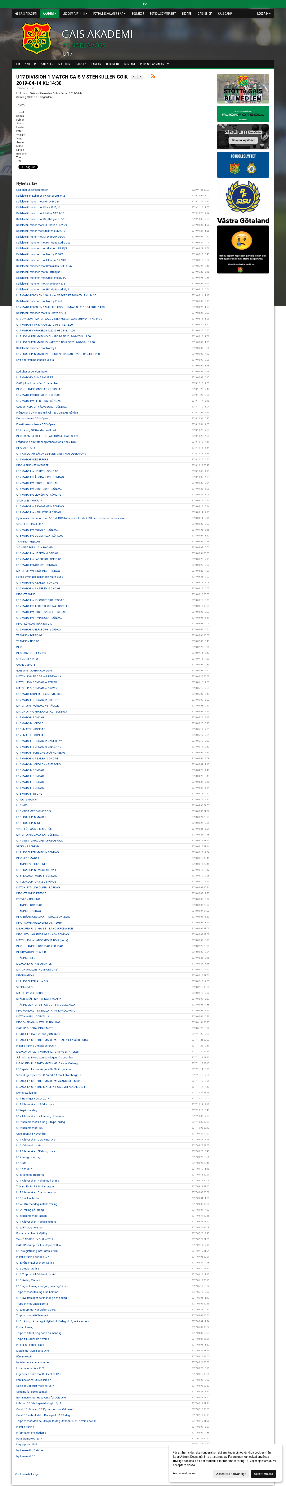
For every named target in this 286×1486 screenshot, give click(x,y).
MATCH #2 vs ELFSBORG (31, 993)
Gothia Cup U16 (25, 664)
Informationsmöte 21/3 (30, 1368)
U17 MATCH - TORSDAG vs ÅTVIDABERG (40, 752)
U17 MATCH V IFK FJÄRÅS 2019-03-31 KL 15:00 (44, 324)
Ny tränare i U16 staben (30, 1450)
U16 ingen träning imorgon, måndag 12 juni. (42, 1286)
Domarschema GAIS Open (32, 418)
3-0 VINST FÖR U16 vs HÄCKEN (35, 547)
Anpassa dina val (184, 1473)
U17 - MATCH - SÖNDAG (30, 735)
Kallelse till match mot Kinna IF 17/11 (38, 207)
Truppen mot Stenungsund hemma (37, 1292)
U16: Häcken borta (27, 1198)
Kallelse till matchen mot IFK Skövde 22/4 (41, 312)
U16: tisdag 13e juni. (28, 1280)
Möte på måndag (26, 1110)
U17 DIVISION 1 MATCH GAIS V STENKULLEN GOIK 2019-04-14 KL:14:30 (59, 318)
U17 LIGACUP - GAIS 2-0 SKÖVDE (36, 881)
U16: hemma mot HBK (29, 1127)
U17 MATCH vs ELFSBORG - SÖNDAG (38, 400)
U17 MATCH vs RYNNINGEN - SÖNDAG (39, 617)
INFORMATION (25, 975)
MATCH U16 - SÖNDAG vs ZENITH (36, 682)
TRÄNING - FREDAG (28, 541)
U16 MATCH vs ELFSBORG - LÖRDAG (38, 629)
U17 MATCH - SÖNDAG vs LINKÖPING (38, 746)
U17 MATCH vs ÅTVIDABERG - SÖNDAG (40, 477)
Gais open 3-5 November (31, 1133)
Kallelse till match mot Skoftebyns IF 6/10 (41, 219)
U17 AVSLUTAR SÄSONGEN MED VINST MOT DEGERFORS (51, 453)
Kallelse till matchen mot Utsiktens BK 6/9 (41, 277)
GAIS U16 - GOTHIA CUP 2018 (34, 670)
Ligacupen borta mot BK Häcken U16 (38, 1374)
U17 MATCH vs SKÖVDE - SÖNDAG (37, 483)
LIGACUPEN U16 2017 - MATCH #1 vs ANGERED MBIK (48, 1081)
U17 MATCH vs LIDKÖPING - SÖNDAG (38, 494)
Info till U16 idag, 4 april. (30, 1344)
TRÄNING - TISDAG (27, 641)
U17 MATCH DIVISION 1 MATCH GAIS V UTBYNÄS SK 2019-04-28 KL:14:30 (60, 307)
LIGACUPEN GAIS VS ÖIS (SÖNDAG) (38, 1034)
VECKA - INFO (24, 987)
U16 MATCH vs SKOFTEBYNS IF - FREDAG (41, 611)
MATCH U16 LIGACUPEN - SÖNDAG (37, 834)
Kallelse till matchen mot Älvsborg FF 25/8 (41, 248)
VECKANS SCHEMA (28, 846)
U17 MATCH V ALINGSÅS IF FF (34, 377)
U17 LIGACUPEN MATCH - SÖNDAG (37, 852)
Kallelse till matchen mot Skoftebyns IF (39, 271)
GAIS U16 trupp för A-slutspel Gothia (38, 1245)
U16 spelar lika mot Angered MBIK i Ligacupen (44, 1069)
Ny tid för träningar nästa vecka (35, 359)
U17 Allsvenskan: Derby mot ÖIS (35, 1139)
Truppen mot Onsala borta (32, 1303)
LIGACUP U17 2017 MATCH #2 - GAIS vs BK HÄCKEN (47, 1051)
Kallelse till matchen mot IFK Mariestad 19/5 (42, 289)
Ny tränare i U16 (25, 1456)
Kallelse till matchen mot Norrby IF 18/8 (39, 254)
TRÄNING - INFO (26, 957)
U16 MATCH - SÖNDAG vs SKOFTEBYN (39, 740)
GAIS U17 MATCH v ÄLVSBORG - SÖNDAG (41, 406)
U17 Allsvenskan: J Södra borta (35, 1104)
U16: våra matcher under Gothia (35, 1262)
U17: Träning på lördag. (30, 1209)
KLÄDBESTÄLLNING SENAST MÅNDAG (39, 998)
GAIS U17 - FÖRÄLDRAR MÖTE (34, 1028)
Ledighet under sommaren (32, 189)
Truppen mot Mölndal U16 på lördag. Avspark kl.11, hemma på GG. (56, 1421)
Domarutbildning (26, 1092)
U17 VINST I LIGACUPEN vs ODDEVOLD (39, 840)
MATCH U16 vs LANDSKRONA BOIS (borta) (42, 940)
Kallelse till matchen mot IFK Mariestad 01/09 (43, 242)
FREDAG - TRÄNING (28, 899)
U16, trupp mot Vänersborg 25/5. (36, 1309)
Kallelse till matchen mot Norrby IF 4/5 (39, 301)
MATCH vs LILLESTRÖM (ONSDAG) (37, 969)
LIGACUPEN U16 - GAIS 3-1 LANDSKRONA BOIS (44, 928)
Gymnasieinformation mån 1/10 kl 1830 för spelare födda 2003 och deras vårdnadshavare (70, 518)
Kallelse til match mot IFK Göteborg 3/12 (40, 195)
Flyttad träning (24, 1327)
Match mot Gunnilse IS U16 (32, 1350)
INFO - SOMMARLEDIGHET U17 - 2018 (39, 922)
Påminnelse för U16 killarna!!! (33, 1380)
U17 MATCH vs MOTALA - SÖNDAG (37, 529)
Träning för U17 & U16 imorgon (35, 1186)
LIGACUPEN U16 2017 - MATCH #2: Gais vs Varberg (47, 1063)
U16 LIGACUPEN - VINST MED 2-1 (36, 869)
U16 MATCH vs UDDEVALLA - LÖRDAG (39, 535)
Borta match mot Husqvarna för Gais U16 (41, 1397)
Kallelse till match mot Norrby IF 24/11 (39, 201)
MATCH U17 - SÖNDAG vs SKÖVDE (37, 688)
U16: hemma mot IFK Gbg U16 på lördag (40, 1122)
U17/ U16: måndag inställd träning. (37, 1204)
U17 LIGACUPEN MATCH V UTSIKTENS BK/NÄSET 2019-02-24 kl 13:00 (58, 354)
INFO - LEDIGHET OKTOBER (32, 465)
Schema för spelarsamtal (31, 1391)
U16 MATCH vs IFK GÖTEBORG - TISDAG (40, 600)
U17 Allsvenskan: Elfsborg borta (35, 1151)
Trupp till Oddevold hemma (32, 1338)
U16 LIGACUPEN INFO (29, 823)
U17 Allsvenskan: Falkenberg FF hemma (40, 1116)
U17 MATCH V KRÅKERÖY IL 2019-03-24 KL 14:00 (45, 330)
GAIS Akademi (27, 13)
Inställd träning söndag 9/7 (32, 1256)
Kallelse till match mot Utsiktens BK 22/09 (41, 230)
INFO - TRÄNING (26, 594)
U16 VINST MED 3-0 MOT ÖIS (33, 811)
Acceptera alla (263, 1474)
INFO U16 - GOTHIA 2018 (31, 653)
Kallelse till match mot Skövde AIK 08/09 (40, 236)
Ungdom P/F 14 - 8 (74, 13)
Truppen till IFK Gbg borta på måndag (39, 1333)
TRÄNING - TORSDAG (29, 635)
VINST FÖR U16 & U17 (29, 524)
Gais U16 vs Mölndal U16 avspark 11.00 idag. (43, 1415)
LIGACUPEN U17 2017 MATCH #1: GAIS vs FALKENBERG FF (51, 1086)
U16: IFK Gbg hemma (29, 1227)
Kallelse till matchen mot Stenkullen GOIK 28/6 (44, 266)
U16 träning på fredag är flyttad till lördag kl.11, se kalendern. (53, 1321)
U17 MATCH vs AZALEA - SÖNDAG (37, 582)
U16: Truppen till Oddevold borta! (36, 1274)
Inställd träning (25, 1426)
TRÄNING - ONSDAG (28, 910)
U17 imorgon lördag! (28, 1157)
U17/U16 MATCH (26, 799)
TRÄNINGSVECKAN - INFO (32, 864)
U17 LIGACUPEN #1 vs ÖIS (32, 981)
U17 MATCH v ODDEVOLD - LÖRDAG (38, 395)
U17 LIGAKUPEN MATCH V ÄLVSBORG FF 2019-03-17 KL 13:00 (53, 336)
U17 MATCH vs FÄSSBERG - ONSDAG (38, 559)
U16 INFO (22, 805)
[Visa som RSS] (153, 77)
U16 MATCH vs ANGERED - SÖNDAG (38, 588)
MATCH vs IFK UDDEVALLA (32, 1016)
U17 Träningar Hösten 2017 (32, 1098)
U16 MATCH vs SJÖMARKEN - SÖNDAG (40, 506)
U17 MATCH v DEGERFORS (32, 459)
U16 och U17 (24, 1168)
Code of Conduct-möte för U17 (35, 1385)
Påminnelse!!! (24, 1356)
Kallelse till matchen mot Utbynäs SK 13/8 (41, 260)
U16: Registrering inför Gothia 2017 (37, 1251)
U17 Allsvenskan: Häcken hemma (36, 1221)
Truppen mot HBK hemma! (32, 1315)
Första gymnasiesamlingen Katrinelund (39, 576)
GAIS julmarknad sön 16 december (37, 383)
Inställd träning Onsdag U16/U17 (36, 1045)
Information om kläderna (31, 1432)
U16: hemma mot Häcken (31, 1215)
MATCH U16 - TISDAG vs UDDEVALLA (39, 676)
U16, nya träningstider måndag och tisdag (41, 1297)
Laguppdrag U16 (26, 1444)
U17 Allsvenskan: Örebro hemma (36, 1192)
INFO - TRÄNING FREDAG (31, 893)
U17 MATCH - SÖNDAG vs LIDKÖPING (38, 699)
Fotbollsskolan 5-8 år (108, 13)
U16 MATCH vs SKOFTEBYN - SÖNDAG (39, 488)
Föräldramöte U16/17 (29, 1438)
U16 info (21, 1163)
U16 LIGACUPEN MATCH (31, 817)
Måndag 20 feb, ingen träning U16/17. (39, 1403)
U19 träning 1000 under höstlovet (36, 430)
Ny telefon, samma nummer (32, 1362)
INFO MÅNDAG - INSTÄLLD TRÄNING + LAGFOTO (45, 1010)
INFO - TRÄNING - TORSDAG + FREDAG (39, 946)
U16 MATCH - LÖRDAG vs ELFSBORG (38, 764)
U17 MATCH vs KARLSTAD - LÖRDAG (38, 512)
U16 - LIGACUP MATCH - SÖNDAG (36, 875)
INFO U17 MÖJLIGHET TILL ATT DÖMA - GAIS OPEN (47, 436)
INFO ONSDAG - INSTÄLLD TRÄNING (38, 1022)
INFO (19, 647)
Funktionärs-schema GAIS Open (35, 424)
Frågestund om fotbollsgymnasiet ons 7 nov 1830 (46, 441)
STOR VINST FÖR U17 (29, 500)
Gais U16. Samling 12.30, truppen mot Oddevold (45, 1409)
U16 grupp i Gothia (27, 1268)
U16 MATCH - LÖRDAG (30, 723)
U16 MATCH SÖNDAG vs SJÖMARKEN (39, 694)
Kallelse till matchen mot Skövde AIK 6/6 (40, 283)
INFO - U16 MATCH (27, 858)
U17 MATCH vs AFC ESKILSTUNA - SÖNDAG (42, 606)
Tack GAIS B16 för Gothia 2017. (35, 1239)
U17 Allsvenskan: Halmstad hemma (37, 1180)
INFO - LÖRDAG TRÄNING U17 (34, 623)
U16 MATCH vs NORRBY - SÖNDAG (37, 471)
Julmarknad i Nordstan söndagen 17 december (44, 1057)
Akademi (48, 13)
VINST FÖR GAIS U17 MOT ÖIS (34, 828)
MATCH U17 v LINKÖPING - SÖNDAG (38, 570)
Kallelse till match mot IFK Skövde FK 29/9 (41, 225)
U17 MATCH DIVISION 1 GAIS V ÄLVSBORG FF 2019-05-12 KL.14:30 (56, 295)
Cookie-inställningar (27, 1474)
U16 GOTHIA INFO (27, 658)
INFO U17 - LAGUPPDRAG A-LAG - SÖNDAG (42, 934)
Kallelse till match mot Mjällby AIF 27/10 (40, 213)
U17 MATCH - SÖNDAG (30, 717)
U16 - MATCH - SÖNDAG (30, 729)
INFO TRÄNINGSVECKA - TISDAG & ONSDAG (43, 916)
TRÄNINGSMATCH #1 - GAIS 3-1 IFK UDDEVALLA (45, 1004)
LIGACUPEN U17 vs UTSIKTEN (34, 963)
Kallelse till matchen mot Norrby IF (36, 348)
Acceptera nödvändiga (231, 1474)
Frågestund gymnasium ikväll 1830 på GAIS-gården (47, 412)
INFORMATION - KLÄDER (31, 952)
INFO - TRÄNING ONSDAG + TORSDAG (39, 389)
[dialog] (225, 1463)
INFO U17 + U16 (25, 447)
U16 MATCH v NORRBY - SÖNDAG (36, 565)
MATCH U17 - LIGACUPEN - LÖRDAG (38, 887)
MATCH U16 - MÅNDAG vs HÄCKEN (37, 705)
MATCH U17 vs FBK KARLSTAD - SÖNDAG (41, 711)
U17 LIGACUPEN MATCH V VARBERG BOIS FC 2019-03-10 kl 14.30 (55, 342)
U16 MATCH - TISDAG (29, 793)
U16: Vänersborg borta (30, 1174)
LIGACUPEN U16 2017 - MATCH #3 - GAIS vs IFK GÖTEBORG (52, 1039)
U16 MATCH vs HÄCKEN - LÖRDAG (37, 553)
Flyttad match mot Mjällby (31, 1233)
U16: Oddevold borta (28, 1145)
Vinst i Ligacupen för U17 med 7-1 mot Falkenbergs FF (49, 1075)
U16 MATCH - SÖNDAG (30, 770)
